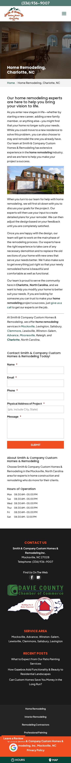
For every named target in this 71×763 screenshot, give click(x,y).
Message (14, 416)
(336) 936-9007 (35, 3)
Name (12, 364)
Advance (12, 335)
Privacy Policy (35, 750)
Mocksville (28, 326)
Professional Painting (35, 732)
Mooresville (27, 335)
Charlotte (13, 339)
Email (12, 377)
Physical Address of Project (26, 403)
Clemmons (14, 330)
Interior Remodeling (35, 716)
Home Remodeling (35, 708)
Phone (12, 390)
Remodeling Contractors (35, 724)
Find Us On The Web (35, 572)
